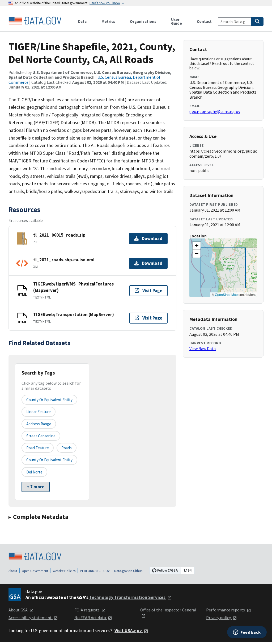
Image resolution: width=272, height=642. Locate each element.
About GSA (18, 609)
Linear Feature (38, 411)
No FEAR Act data (90, 617)
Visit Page (152, 290)
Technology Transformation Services (127, 597)
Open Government (35, 571)
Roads (66, 447)
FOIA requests (87, 609)
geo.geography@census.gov (214, 111)
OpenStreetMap (226, 294)
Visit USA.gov (128, 630)
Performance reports (226, 609)
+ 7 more (35, 487)
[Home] (35, 20)
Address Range (38, 423)
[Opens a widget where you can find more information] (247, 632)
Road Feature (37, 447)
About (12, 571)
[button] (197, 246)
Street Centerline (41, 435)
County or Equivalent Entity (49, 459)
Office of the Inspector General (168, 609)
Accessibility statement (30, 617)
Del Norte (34, 472)
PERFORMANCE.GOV (95, 571)
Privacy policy (219, 617)
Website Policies (64, 571)
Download (152, 238)
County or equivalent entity (49, 399)
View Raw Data (202, 348)
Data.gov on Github (128, 571)
